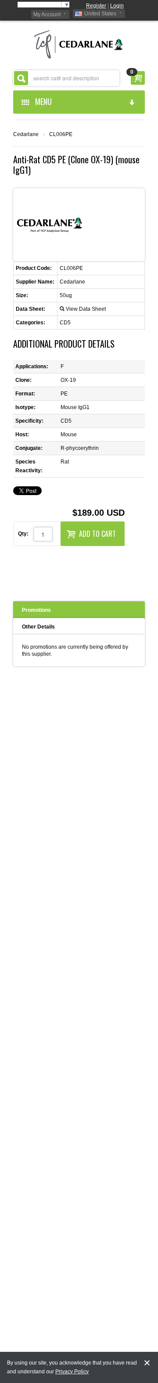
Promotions (36, 610)
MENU (42, 101)
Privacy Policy (72, 1372)
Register (96, 6)
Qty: (23, 534)
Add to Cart (97, 533)
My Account (47, 14)
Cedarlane (26, 134)
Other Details (38, 627)
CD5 (65, 323)
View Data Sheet (86, 309)
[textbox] (66, 78)
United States (100, 14)
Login (117, 6)
